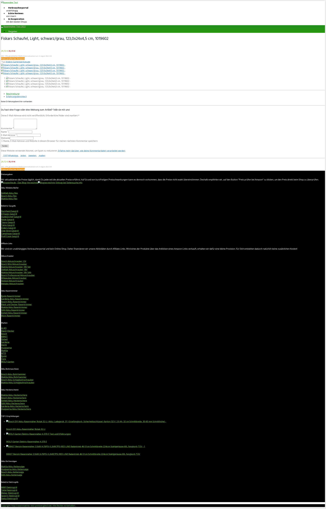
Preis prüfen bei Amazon (13, 58)
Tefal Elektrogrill (9, 490)
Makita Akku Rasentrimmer (14, 307)
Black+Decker (7, 331)
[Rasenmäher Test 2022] (9, 2)
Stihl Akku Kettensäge (11, 475)
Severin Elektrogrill (10, 495)
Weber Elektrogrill (10, 493)
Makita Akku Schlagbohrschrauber (17, 382)
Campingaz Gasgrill (10, 233)
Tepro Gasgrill (8, 222)
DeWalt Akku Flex (9, 193)
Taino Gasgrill (8, 225)
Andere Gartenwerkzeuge (18, 61)
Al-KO (3, 328)
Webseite (5, 138)
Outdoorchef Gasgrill (11, 216)
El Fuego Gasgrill (9, 214)
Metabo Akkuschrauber (12, 283)
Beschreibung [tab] (12, 93)
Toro (3, 359)
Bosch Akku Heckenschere (13, 397)
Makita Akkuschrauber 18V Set (16, 266)
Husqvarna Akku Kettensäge (14, 469)
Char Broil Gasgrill (10, 230)
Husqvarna (6, 347)
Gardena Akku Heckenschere (15, 406)
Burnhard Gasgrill (9, 211)
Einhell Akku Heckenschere (14, 400)
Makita (4, 350)
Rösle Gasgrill (7, 219)
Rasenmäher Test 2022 (15, 26)
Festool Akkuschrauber (12, 280)
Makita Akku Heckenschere (14, 395)
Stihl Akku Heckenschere (13, 403)
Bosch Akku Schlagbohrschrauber (17, 379)
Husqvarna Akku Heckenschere (16, 409)
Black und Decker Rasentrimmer (16, 304)
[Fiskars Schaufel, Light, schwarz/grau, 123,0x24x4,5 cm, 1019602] (33, 65)
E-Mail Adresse (9, 135)
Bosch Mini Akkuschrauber (14, 264)
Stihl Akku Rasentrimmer (13, 310)
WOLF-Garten (7, 361)
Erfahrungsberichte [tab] (16, 96)
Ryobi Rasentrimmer (11, 296)
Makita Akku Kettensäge (13, 466)
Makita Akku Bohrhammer (13, 377)
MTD (3, 353)
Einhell (4, 339)
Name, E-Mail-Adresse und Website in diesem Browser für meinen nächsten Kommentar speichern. (51, 141)
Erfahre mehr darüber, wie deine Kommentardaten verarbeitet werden (91, 150)
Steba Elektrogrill (9, 498)
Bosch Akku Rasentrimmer (13, 301)
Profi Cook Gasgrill (10, 236)
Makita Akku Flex (9, 198)
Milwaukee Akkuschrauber (14, 278)
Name (4, 131)
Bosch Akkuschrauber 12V (13, 261)
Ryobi (3, 356)
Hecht (4, 345)
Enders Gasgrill (8, 228)
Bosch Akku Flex (9, 195)
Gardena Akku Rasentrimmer (15, 298)
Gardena (5, 342)
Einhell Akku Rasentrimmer (14, 312)
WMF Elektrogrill (9, 487)
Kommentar (7, 128)
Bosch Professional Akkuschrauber (18, 275)
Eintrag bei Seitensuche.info (69, 182)
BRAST (4, 336)
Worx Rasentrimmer (10, 315)
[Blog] (46, 182)
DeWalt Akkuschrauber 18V (14, 269)
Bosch (4, 333)
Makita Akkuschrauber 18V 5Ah (16, 272)
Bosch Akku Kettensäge (12, 472)
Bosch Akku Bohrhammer (13, 374)
